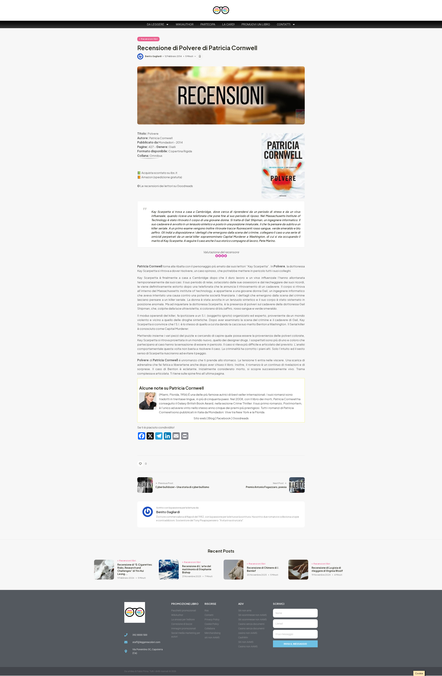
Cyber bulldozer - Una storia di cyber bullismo (182, 487)
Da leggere (155, 24)
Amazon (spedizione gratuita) (161, 177)
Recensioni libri (149, 39)
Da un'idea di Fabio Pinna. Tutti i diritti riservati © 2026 (150, 671)
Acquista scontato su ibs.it (159, 173)
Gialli (172, 147)
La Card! (228, 24)
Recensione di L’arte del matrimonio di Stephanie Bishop (196, 569)
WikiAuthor (185, 24)
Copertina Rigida (180, 151)
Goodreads (185, 186)
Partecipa (207, 24)
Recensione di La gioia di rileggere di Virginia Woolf (327, 569)
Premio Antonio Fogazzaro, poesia (266, 487)
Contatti (284, 24)
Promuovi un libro (256, 24)
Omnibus (156, 155)
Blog (211, 418)
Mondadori (166, 142)
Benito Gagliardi (153, 56)
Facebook (224, 418)
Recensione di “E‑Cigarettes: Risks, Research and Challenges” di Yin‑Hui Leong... (134, 569)
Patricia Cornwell (160, 138)
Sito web (200, 418)
